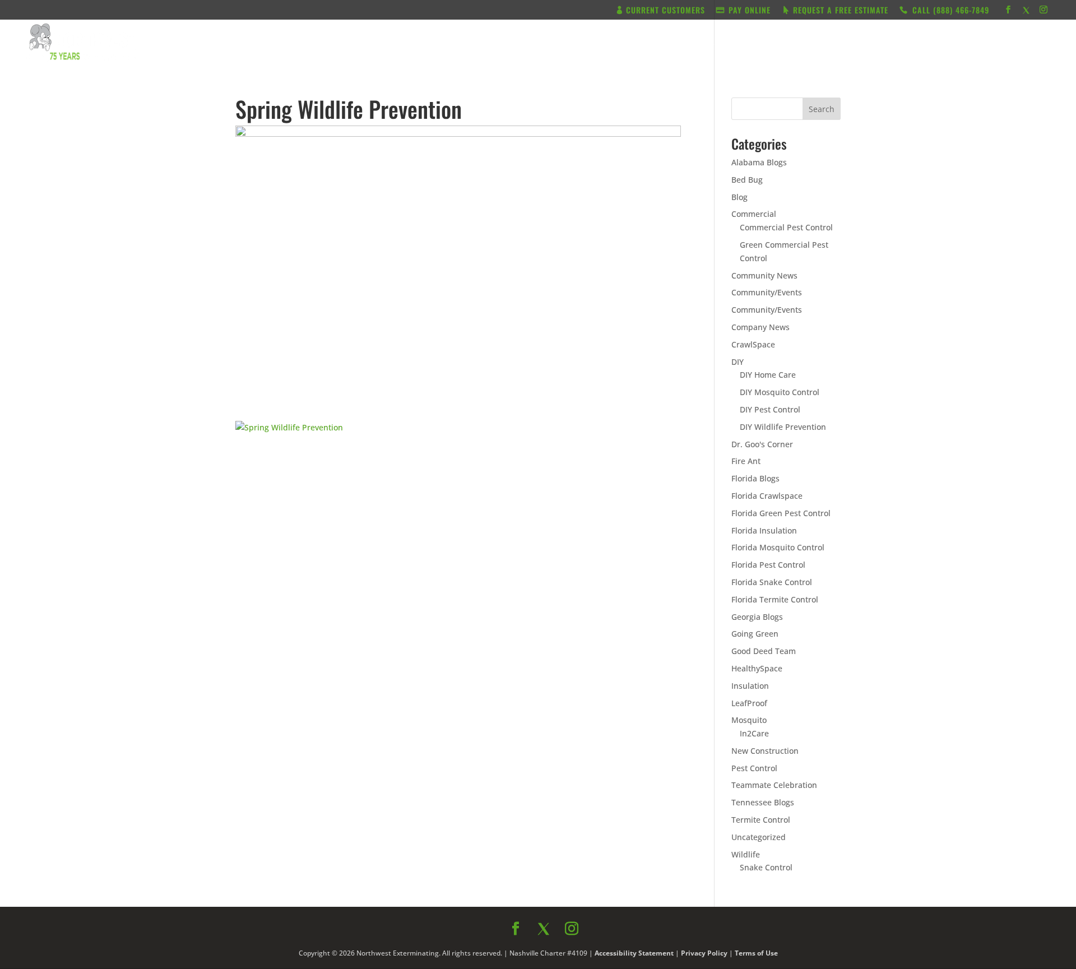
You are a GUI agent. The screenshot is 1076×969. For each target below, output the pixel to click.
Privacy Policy (659, 660)
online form (626, 499)
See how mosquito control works (638, 635)
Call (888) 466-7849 (638, 605)
